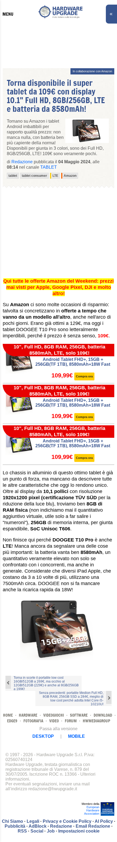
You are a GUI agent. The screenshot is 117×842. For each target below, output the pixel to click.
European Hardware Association (91, 810)
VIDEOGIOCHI (53, 715)
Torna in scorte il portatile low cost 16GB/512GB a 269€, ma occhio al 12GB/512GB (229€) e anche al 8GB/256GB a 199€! (46, 683)
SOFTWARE (79, 715)
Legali (33, 821)
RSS (22, 831)
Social (36, 831)
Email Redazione (93, 826)
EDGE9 (12, 721)
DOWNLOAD (103, 715)
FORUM (71, 721)
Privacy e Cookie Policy (67, 821)
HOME (8, 715)
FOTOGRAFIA (33, 721)
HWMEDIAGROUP (96, 721)
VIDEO (54, 721)
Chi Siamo (12, 821)
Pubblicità (15, 826)
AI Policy (104, 821)
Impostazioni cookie (79, 831)
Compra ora (84, 376)
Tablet (48, 167)
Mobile (76, 736)
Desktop (43, 736)
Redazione (61, 826)
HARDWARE (28, 715)
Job (51, 831)
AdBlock (38, 826)
